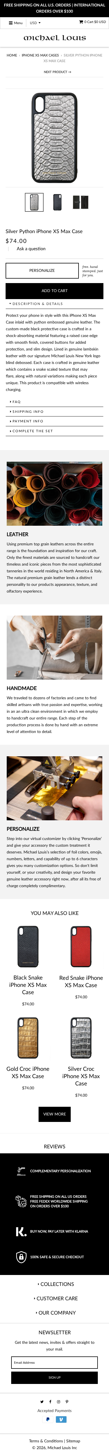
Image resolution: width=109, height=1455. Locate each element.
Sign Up (55, 1377)
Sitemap (73, 1441)
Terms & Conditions (46, 1441)
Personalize (42, 271)
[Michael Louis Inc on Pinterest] (67, 1401)
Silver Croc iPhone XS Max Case (81, 1076)
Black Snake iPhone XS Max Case (28, 985)
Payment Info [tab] (28, 421)
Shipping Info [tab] (28, 411)
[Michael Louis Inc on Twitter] (42, 1401)
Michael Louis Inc (62, 1448)
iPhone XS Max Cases (40, 55)
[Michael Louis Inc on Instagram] (59, 1401)
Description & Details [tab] (38, 304)
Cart (95, 22)
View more (54, 1114)
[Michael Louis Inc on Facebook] (50, 1401)
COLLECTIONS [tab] (57, 1284)
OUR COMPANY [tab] (57, 1313)
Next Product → (57, 72)
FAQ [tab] (17, 402)
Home (12, 55)
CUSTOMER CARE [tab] (57, 1298)
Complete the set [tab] (33, 431)
